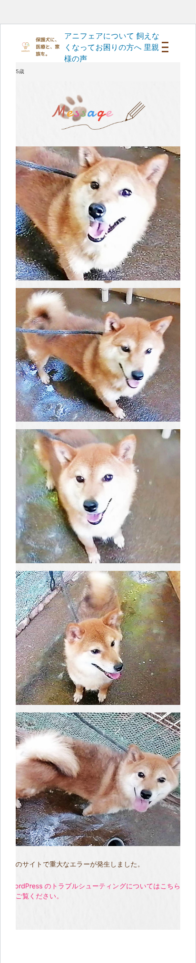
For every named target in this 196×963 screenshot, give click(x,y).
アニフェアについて (99, 35)
